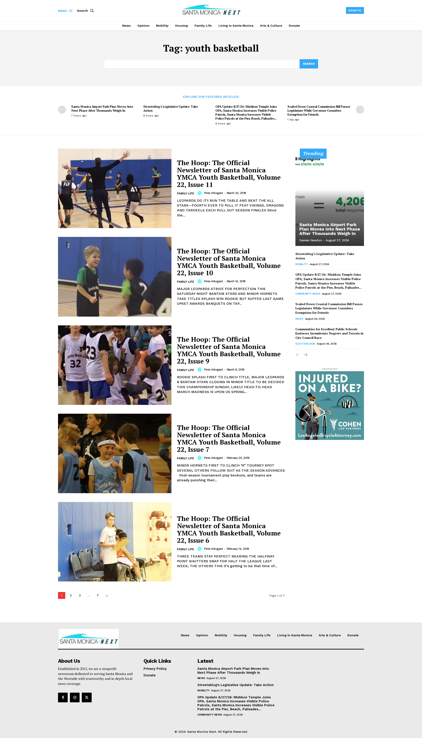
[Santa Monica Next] (211, 10)
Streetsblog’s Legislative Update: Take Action (170, 108)
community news (307, 293)
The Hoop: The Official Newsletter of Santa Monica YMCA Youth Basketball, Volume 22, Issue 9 (229, 350)
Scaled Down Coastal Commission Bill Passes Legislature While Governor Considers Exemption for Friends (318, 110)
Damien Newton (310, 240)
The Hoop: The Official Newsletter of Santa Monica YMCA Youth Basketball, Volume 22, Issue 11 (229, 173)
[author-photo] (200, 193)
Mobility (301, 264)
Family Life (185, 193)
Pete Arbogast (213, 193)
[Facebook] (63, 697)
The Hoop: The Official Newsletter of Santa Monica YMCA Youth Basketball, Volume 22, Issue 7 (229, 438)
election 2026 (305, 343)
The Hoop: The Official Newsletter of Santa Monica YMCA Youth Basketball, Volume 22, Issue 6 (229, 529)
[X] (86, 697)
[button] (86, 10)
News (299, 318)
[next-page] (360, 110)
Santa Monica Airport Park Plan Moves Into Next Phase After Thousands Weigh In (102, 108)
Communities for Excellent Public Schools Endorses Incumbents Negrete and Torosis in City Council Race (329, 333)
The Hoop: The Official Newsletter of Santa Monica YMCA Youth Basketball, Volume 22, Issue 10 (229, 262)
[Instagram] (75, 697)
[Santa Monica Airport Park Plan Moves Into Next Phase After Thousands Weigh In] (329, 199)
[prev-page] (62, 110)
